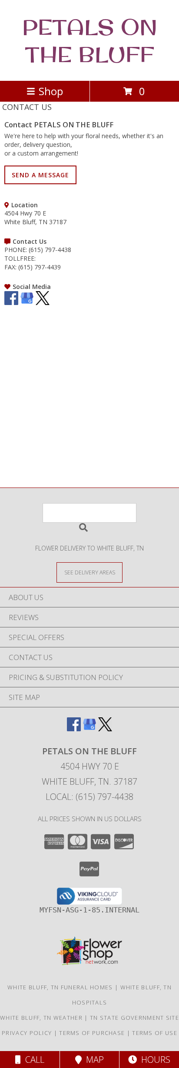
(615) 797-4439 (39, 267)
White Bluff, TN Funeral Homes (60, 987)
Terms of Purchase (92, 1033)
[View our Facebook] (11, 303)
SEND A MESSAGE (40, 175)
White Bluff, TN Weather (41, 1018)
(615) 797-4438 (50, 249)
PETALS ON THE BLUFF (89, 40)
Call (32, 1059)
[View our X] (43, 303)
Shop (51, 91)
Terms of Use (154, 1033)
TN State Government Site (134, 1018)
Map (93, 1059)
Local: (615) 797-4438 (89, 797)
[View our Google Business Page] (27, 303)
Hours (153, 1059)
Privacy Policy (27, 1033)
